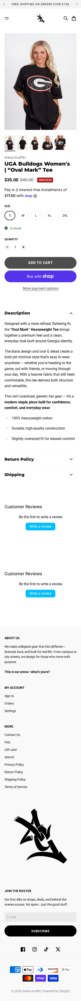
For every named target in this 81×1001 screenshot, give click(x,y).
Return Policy (13, 772)
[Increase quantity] (23, 247)
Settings (10, 711)
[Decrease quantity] (7, 247)
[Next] (77, 4)
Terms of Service (15, 787)
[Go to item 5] (60, 142)
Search (9, 757)
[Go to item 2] (22, 142)
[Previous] (6, 4)
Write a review (40, 526)
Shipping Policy (15, 779)
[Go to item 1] (9, 142)
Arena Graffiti (15, 157)
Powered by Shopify (56, 991)
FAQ (7, 742)
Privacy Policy (14, 764)
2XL (65, 215)
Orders (9, 703)
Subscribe (40, 931)
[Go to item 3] (35, 142)
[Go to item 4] (47, 142)
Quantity (11, 239)
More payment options (40, 288)
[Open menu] (6, 18)
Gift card (10, 749)
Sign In (9, 696)
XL (50, 215)
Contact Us (12, 735)
